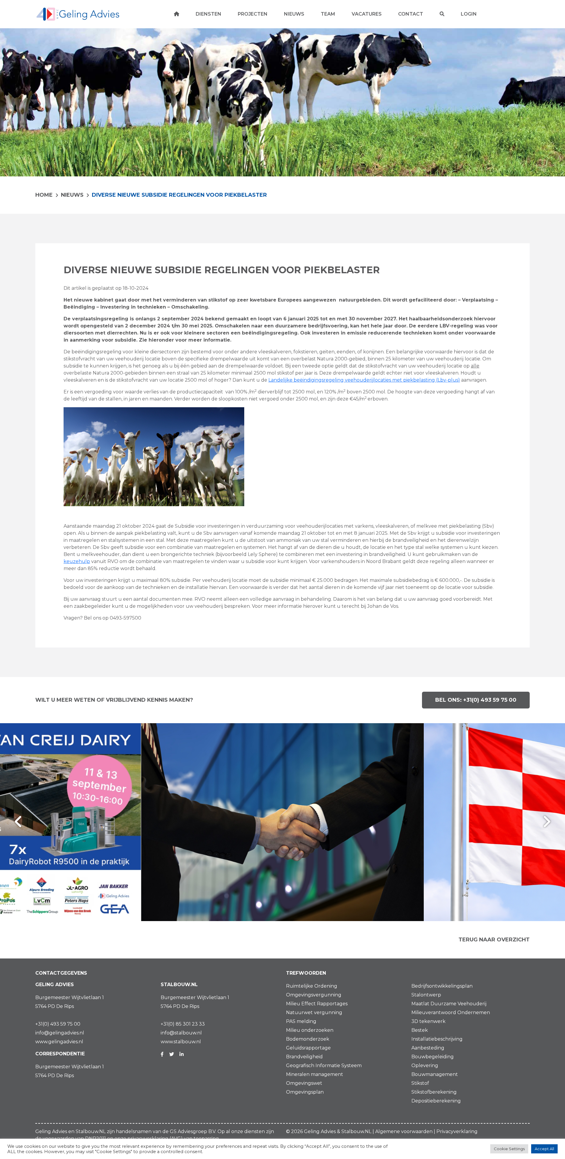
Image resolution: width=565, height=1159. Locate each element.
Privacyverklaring (457, 1131)
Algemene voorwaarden (404, 1131)
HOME (44, 195)
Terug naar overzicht (494, 939)
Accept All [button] (544, 1148)
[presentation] (18, 822)
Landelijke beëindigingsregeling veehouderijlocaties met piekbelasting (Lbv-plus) (364, 380)
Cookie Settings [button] (509, 1148)
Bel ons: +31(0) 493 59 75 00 (475, 700)
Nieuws (72, 195)
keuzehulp (77, 561)
